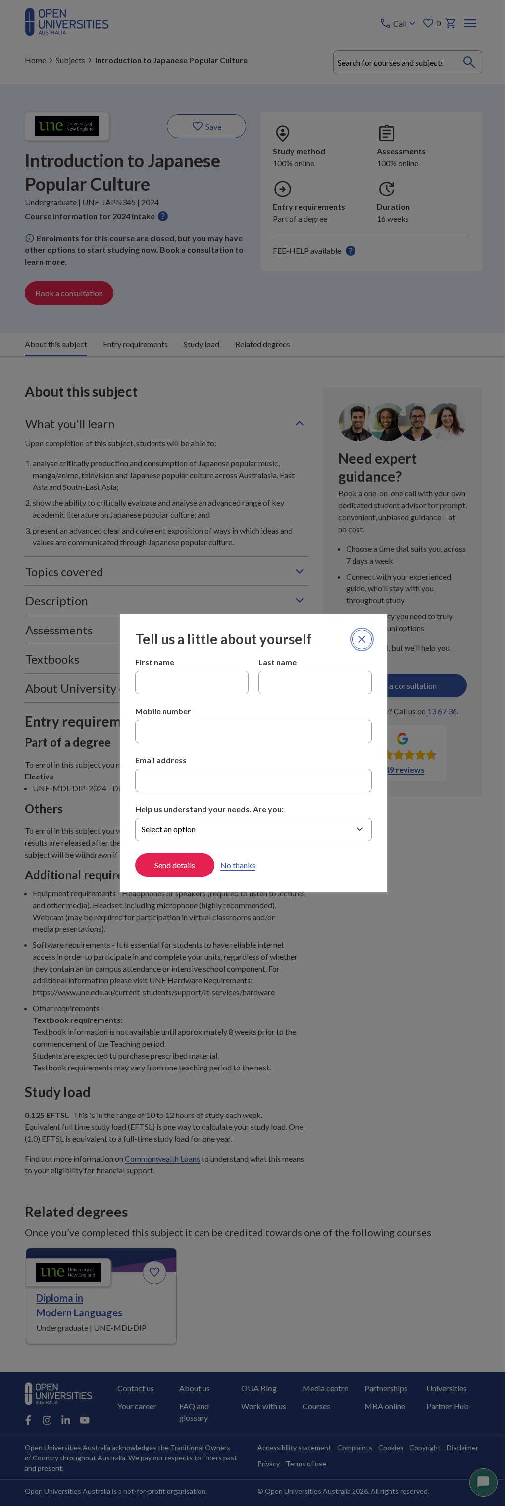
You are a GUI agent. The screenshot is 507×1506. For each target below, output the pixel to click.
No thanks (237, 865)
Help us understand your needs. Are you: (209, 809)
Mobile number (163, 711)
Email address (161, 760)
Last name (277, 662)
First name (154, 662)
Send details (174, 865)
